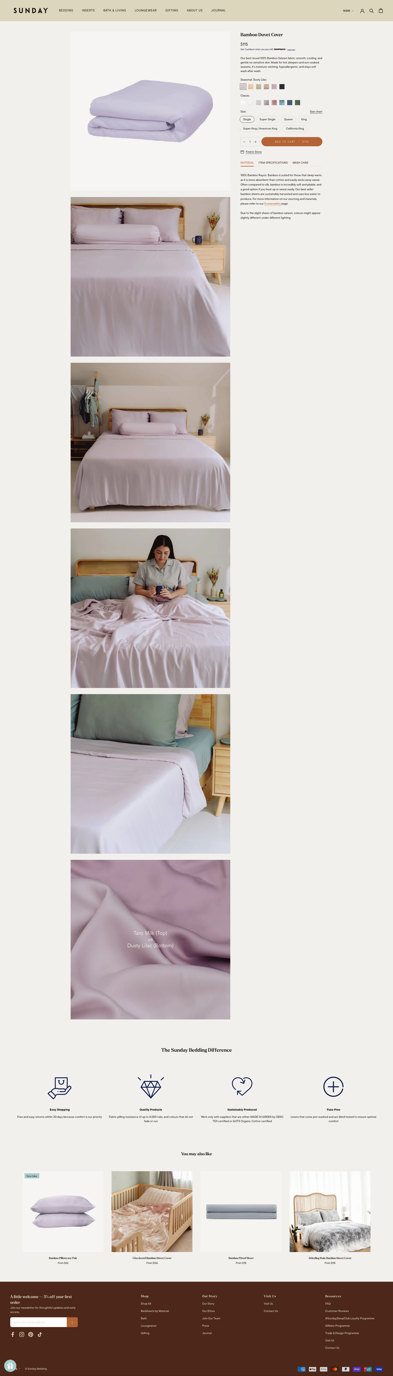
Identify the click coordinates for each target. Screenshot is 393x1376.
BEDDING (66, 10)
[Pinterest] (30, 1334)
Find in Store (254, 152)
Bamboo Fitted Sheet (241, 1258)
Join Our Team (211, 1318)
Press (205, 1326)
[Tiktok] (39, 1334)
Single (247, 119)
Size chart (316, 111)
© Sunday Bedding (36, 1369)
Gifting (145, 1333)
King (304, 119)
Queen (288, 119)
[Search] (371, 10)
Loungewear (149, 1326)
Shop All (146, 1304)
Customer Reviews (337, 1311)
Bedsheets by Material (155, 1311)
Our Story (208, 1304)
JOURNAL (218, 10)
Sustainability (272, 204)
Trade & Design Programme (342, 1333)
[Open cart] (381, 10)
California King (295, 129)
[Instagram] (21, 1334)
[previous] (12, 1213)
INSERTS (88, 10)
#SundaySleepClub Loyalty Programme (350, 1318)
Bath (144, 1318)
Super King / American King (260, 129)
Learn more (291, 49)
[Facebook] (12, 1334)
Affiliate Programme (337, 1326)
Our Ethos (208, 1311)
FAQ (328, 1304)
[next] (380, 1213)
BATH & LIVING (114, 10)
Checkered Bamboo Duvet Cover (152, 1258)
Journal (207, 1333)
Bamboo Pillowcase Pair (63, 1258)
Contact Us (271, 1311)
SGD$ (346, 10)
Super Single (268, 119)
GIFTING (171, 10)
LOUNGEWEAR (146, 10)
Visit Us (268, 1304)
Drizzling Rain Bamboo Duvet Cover (330, 1258)
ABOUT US (195, 10)
